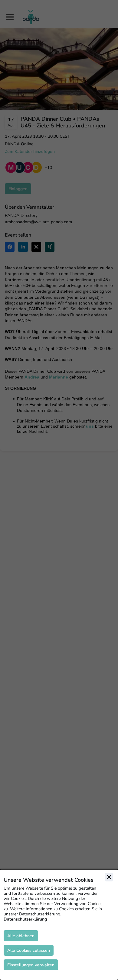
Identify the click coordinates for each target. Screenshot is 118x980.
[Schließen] (109, 877)
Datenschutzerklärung (25, 919)
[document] (59, 924)
